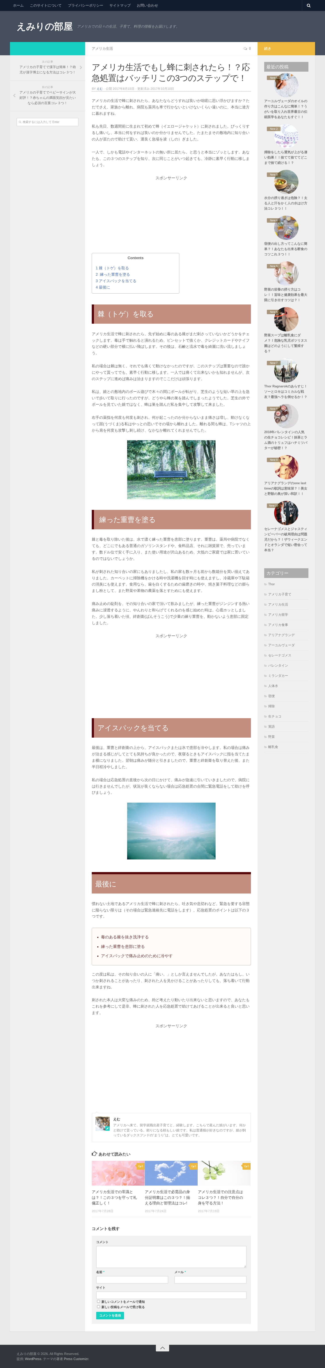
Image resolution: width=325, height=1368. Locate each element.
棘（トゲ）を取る (112, 268)
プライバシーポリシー (85, 5)
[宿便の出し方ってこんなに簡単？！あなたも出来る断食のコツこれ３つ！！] (286, 228)
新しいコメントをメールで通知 (123, 1301)
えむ (100, 88)
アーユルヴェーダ (281, 645)
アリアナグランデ (281, 635)
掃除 (271, 706)
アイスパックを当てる (116, 281)
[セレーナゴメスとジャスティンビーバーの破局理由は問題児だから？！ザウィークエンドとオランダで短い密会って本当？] (286, 513)
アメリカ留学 (278, 614)
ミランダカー (278, 675)
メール (180, 1272)
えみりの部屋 (45, 26)
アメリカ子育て (279, 594)
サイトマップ (120, 5)
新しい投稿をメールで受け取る (123, 1307)
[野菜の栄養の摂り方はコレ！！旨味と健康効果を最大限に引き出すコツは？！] (286, 273)
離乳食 (273, 747)
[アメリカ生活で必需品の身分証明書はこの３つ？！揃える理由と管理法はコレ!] (171, 1173)
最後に (103, 287)
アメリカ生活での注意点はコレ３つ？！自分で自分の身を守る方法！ (220, 1197)
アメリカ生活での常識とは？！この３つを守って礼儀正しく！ (114, 1197)
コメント (102, 1242)
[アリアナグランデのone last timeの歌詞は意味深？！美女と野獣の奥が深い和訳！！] (286, 467)
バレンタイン (278, 665)
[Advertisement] (171, 219)
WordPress (33, 1359)
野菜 (271, 737)
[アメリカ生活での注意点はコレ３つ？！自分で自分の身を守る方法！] (224, 1173)
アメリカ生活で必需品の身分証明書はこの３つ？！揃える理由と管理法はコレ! (167, 1197)
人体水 (273, 686)
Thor (271, 584)
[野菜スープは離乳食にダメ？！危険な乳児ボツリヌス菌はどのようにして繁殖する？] (286, 319)
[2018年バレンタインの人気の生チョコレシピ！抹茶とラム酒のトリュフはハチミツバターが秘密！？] (286, 416)
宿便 (271, 696)
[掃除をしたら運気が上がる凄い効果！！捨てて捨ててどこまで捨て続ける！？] (286, 136)
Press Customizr (76, 1359)
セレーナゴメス (279, 655)
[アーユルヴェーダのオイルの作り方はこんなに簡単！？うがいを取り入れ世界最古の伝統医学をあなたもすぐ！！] (286, 85)
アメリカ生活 (102, 48)
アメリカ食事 (278, 625)
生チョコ (274, 716)
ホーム (18, 5)
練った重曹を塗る (113, 274)
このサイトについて (46, 5)
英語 (271, 726)
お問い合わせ (147, 5)
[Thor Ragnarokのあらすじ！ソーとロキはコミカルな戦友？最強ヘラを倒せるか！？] (286, 370)
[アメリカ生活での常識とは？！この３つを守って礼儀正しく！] (118, 1173)
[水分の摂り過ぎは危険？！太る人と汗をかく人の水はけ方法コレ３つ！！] (286, 182)
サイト (100, 1287)
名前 (100, 1272)
